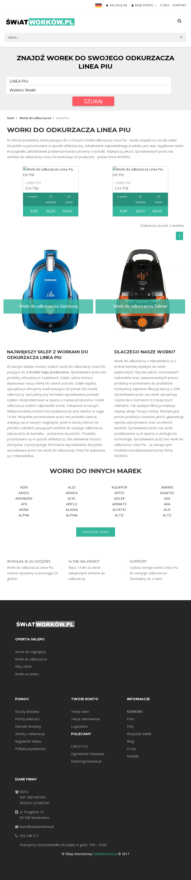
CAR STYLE (79, 746)
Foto (130, 719)
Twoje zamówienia (85, 719)
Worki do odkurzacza (35, 118)
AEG (167, 498)
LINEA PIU (33, 183)
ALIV (167, 509)
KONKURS (135, 711)
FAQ (130, 726)
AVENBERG (23, 498)
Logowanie (79, 726)
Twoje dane (80, 711)
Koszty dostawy (27, 711)
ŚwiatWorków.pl (105, 854)
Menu (12, 37)
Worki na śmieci (27, 674)
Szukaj (93, 101)
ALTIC (119, 515)
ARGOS (23, 493)
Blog (130, 741)
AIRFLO (71, 504)
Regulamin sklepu (28, 741)
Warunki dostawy (28, 726)
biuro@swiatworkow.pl (37, 826)
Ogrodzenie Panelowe (87, 754)
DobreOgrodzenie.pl (86, 761)
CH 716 (32, 188)
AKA (167, 504)
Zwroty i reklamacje (30, 734)
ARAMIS (167, 487)
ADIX (24, 487)
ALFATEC (119, 509)
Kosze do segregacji (30, 651)
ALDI (71, 487)
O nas (164, 5)
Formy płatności (27, 719)
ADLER (119, 498)
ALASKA (72, 509)
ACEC (72, 498)
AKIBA (24, 509)
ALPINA (72, 515)
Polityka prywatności (30, 748)
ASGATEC (167, 493)
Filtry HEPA (23, 666)
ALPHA (24, 515)
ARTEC (119, 493)
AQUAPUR (119, 487)
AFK (24, 504)
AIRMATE (119, 504)
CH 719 (121, 188)
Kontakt (179, 5)
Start (10, 118)
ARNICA (72, 493)
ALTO (167, 515)
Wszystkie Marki (139, 734)
